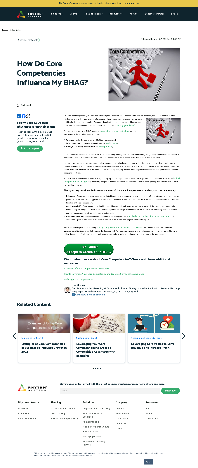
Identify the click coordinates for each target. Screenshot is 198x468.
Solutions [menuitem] (88, 403)
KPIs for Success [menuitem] (91, 431)
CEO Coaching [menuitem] (58, 413)
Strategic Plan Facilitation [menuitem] (63, 408)
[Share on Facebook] (24, 117)
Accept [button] (148, 462)
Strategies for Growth (28, 40)
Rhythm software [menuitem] (28, 403)
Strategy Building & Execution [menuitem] (92, 415)
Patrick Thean (93, 14)
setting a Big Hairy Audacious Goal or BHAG (119, 227)
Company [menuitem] (121, 403)
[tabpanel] (44, 338)
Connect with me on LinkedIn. (90, 295)
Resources (115, 14)
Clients (73, 14)
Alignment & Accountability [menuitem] (96, 408)
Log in (174, 14)
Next (184, 336)
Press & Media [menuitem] (123, 413)
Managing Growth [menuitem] (92, 436)
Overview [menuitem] (23, 408)
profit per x (111, 143)
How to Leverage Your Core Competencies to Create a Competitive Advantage (104, 274)
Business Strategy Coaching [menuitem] (65, 418)
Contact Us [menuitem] (121, 423)
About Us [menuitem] (120, 408)
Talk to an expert (30, 148)
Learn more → (131, 3)
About (133, 14)
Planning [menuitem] (56, 403)
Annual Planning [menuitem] (91, 422)
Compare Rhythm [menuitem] (27, 418)
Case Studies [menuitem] (122, 418)
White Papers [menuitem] (152, 418)
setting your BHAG (126, 125)
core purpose (105, 146)
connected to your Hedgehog (114, 131)
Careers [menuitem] (120, 428)
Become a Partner (154, 14)
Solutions (56, 14)
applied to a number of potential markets (148, 216)
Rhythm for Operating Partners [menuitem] (94, 443)
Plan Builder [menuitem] (24, 413)
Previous (14, 336)
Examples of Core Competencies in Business (86, 268)
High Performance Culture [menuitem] (96, 427)
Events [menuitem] (148, 413)
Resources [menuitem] (151, 403)
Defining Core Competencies (78, 279)
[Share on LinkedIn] (19, 117)
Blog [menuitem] (147, 408)
